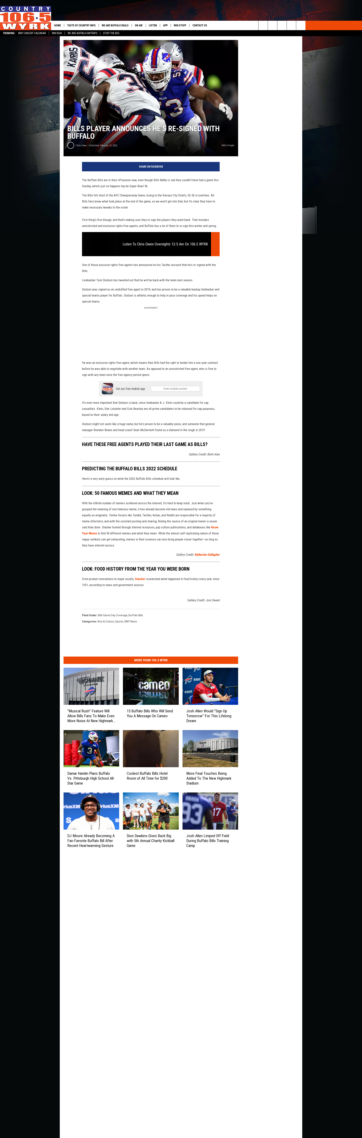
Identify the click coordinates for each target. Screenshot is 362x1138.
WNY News (130, 621)
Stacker (140, 579)
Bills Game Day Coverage (112, 615)
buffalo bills (136, 615)
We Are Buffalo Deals (115, 25)
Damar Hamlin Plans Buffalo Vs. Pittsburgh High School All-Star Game (91, 778)
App (165, 25)
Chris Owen (81, 145)
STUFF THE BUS (111, 33)
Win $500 (57, 33)
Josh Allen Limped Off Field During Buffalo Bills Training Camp (207, 841)
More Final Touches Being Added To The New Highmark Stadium (208, 778)
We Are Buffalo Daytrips (82, 33)
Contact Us (200, 25)
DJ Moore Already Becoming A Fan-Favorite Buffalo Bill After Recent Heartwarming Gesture (91, 841)
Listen (153, 25)
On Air (139, 25)
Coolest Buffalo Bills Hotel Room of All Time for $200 (147, 776)
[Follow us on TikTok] (291, 25)
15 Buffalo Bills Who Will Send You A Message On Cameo (150, 713)
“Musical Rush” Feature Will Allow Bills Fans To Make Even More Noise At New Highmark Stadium (90, 716)
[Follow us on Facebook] (282, 25)
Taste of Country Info (81, 25)
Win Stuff (180, 25)
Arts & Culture (105, 621)
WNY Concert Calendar (32, 33)
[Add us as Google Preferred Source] (272, 25)
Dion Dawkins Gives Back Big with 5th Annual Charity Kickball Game (150, 841)
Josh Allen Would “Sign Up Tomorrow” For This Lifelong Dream (208, 716)
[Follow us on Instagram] (300, 25)
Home (57, 25)
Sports (119, 621)
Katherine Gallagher (207, 554)
